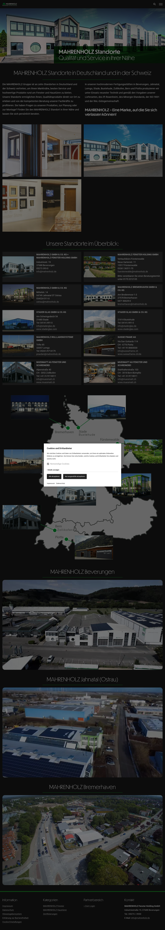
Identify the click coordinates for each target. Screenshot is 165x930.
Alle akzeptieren (54, 476)
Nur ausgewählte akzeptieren (75, 476)
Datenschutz (60, 483)
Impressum (51, 483)
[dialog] (82, 465)
